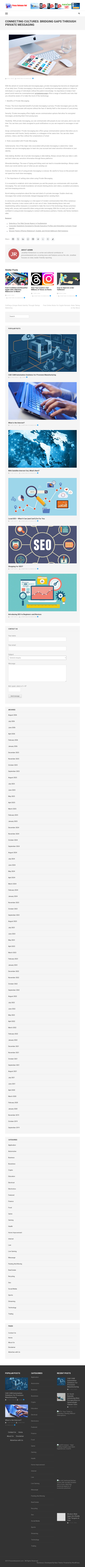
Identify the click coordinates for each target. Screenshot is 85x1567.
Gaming (10, 1220)
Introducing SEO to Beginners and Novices (24, 614)
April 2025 (11, 803)
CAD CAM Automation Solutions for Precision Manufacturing (32, 375)
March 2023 (12, 953)
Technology (12, 1308)
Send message (15, 696)
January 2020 (12, 1109)
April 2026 (11, 734)
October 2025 (13, 765)
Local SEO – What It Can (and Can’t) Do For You (26, 519)
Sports (10, 1295)
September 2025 (13, 771)
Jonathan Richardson (24, 78)
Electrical (11, 1183)
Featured (11, 1195)
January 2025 (12, 821)
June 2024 (11, 865)
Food (10, 1208)
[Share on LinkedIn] (23, 239)
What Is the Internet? (16, 423)
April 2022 (11, 1021)
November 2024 (13, 834)
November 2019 (13, 1115)
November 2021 (13, 1053)
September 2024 (13, 846)
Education (11, 1176)
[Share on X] (18, 239)
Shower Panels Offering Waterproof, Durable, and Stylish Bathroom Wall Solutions (38, 231)
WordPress (76, 1563)
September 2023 (13, 915)
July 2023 (11, 928)
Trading (10, 1314)
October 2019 (13, 1121)
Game (10, 1214)
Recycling (11, 1276)
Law (9, 1245)
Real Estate (12, 1270)
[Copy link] (53, 239)
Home (10, 1338)
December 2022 (13, 971)
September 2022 (13, 990)
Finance (11, 1201)
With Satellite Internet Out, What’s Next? (23, 471)
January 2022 (12, 1040)
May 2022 (11, 1015)
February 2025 (13, 815)
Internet (11, 1239)
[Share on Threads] (48, 239)
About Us (11, 1342)
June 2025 (11, 790)
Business (11, 1158)
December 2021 (13, 1046)
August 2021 (12, 1071)
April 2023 (11, 946)
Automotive (12, 1151)
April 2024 (11, 878)
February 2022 (13, 1034)
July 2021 (11, 1078)
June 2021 (11, 1084)
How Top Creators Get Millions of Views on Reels (41, 289)
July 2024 (11, 859)
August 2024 (12, 853)
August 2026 (12, 715)
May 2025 (11, 796)
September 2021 (13, 1065)
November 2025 (13, 759)
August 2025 (12, 777)
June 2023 (11, 934)
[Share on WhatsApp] (28, 239)
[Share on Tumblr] (43, 239)
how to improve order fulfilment (65, 289)
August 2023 (12, 921)
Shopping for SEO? (15, 566)
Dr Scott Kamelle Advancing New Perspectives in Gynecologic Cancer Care (73, 1399)
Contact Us (12, 1333)
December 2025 (13, 752)
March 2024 (12, 884)
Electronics (12, 1189)
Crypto (10, 1170)
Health (10, 1226)
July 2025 (11, 784)
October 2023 (13, 909)
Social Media (12, 1289)
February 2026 (13, 740)
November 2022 (13, 978)
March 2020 (12, 1096)
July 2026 (11, 721)
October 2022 (13, 984)
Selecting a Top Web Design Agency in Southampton (28, 223)
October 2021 (13, 1059)
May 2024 (11, 871)
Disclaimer (11, 1347)
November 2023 (13, 903)
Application (12, 1145)
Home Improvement (15, 1233)
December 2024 (13, 828)
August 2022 (12, 996)
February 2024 (13, 890)
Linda (24, 377)
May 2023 (11, 940)
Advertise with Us (14, 1352)
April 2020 (11, 1090)
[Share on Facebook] (13, 239)
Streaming (11, 1301)
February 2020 (13, 1103)
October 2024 (13, 840)
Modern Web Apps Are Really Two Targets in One (73, 1517)
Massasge (11, 1258)
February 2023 (13, 959)
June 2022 (11, 1009)
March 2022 (12, 1028)
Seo (9, 1283)
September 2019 (13, 1128)
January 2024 (12, 896)
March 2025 (12, 809)
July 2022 (11, 1003)
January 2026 (12, 746)
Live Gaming (12, 1251)
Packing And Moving (15, 1264)
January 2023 (12, 965)
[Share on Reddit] (38, 239)
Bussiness (11, 1164)
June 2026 (11, 727)
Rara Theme (59, 1563)
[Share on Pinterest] (33, 239)
